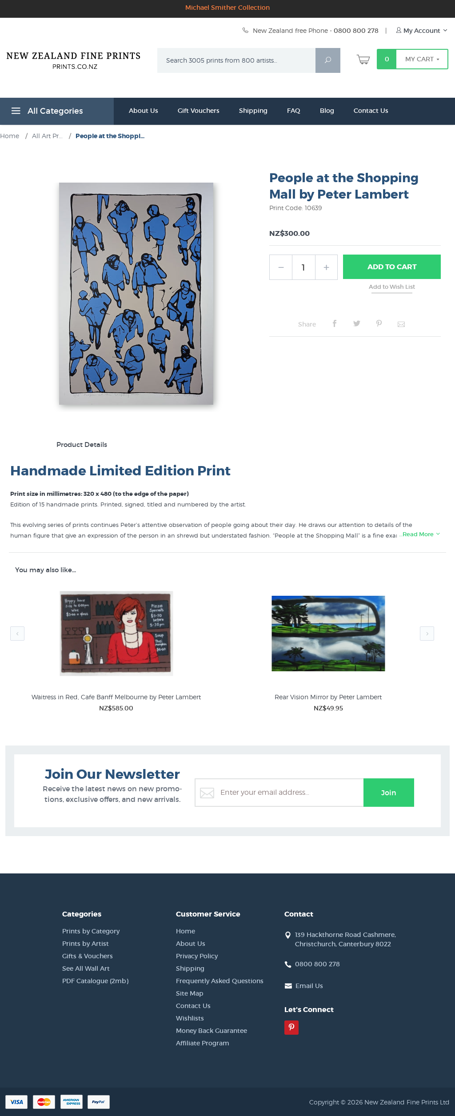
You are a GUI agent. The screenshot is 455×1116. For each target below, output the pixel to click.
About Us (143, 111)
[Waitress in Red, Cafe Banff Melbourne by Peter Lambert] (116, 635)
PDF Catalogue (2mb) (95, 981)
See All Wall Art (86, 969)
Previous (17, 633)
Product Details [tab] (81, 444)
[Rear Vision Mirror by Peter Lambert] (328, 635)
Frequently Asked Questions (219, 981)
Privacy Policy (197, 956)
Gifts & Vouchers (87, 956)
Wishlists (190, 1018)
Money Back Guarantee (211, 1031)
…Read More (417, 534)
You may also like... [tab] (45, 570)
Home (185, 931)
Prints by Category (91, 931)
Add (392, 266)
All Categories (54, 111)
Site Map (190, 993)
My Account (422, 31)
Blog (327, 111)
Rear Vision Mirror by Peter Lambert (328, 697)
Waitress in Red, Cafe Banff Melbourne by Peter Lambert (116, 697)
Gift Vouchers (199, 111)
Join (388, 792)
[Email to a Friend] (401, 324)
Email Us (309, 986)
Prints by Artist (85, 944)
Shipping (253, 111)
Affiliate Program (202, 1043)
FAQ (293, 111)
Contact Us (371, 111)
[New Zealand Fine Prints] (76, 58)
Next (427, 633)
